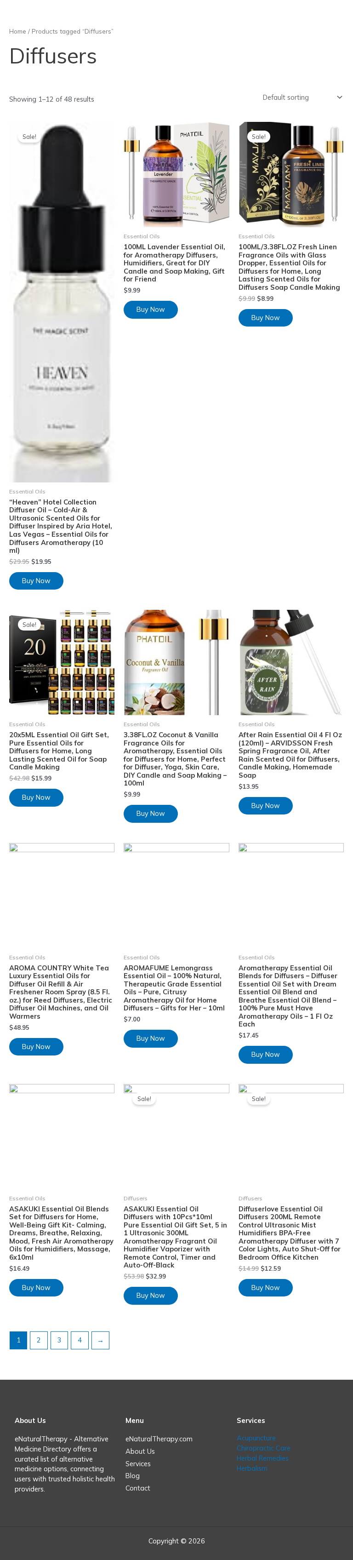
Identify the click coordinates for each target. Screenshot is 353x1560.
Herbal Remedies (263, 1458)
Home (17, 31)
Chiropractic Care (263, 1448)
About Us (140, 1451)
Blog (132, 1475)
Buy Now (36, 580)
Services (138, 1463)
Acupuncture (256, 1438)
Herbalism (252, 1468)
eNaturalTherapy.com (159, 1438)
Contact (137, 1488)
